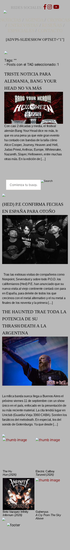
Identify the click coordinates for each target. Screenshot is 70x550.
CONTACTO (50, 30)
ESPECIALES (21, 30)
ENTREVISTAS (23, 25)
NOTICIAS (10, 20)
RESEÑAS (52, 25)
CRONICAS (58, 20)
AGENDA (33, 20)
